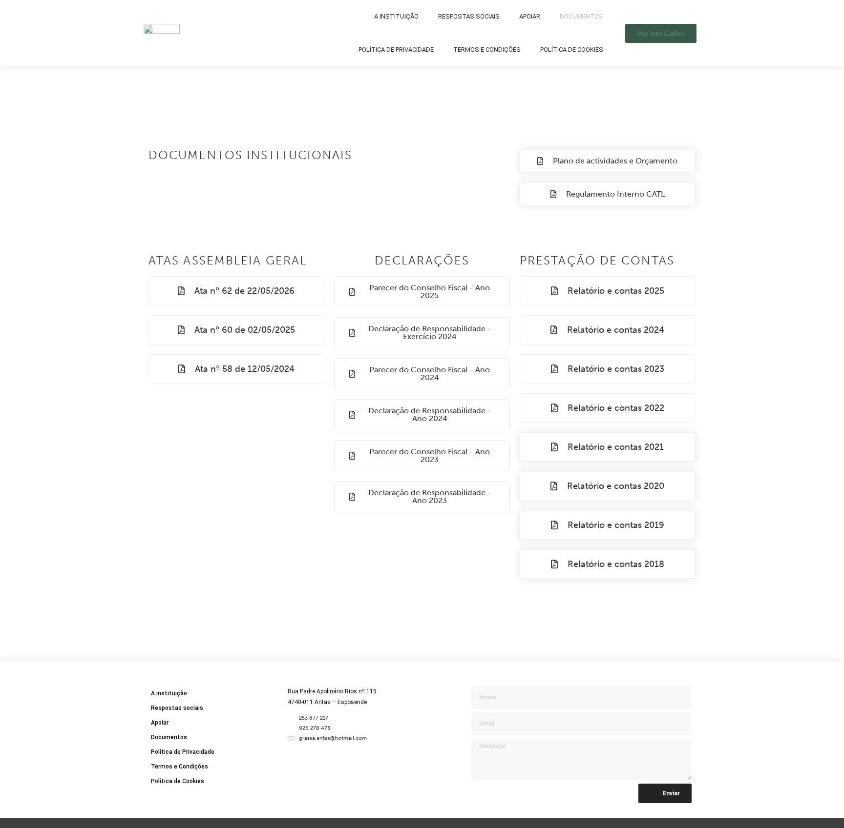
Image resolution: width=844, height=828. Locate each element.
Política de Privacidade (396, 49)
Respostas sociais (469, 16)
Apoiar (529, 16)
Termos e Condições (487, 49)
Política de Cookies (571, 49)
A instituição (396, 16)
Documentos (581, 16)
